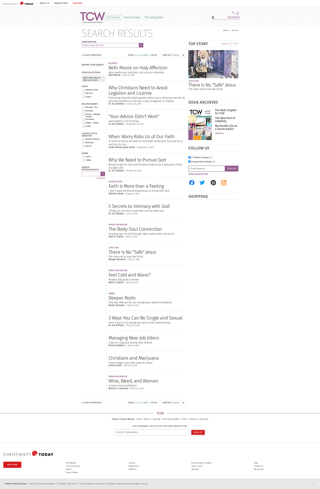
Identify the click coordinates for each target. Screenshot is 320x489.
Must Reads (132, 17)
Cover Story (115, 181)
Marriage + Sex (91, 107)
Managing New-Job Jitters (133, 337)
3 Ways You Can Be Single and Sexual (145, 317)
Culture (88, 97)
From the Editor (117, 224)
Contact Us (192, 419)
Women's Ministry (92, 139)
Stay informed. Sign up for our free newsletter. (160, 426)
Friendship (89, 119)
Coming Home (201, 162)
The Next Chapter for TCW (225, 111)
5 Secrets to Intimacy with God (139, 206)
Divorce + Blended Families (92, 115)
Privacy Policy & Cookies (201, 463)
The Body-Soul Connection (135, 229)
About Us (44, 3)
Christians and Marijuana (133, 357)
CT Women (200, 157)
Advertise (195, 469)
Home (225, 30)
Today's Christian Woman (123, 419)
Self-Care (89, 93)
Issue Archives (203, 102)
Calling (88, 160)
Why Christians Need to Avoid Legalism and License (137, 90)
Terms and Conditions (171, 419)
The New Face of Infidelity (225, 119)
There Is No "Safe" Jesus (132, 251)
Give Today (12, 465)
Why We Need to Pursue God (137, 159)
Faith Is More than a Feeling (136, 185)
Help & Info (204, 419)
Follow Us (133, 469)
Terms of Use (196, 466)
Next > (146, 55)
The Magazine (153, 17)
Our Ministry (71, 463)
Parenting (89, 111)
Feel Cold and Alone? (129, 274)
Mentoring (89, 143)
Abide (111, 293)
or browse (101, 178)
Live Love (113, 247)
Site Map (156, 419)
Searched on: (89, 41)
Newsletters (61, 3)
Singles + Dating (91, 123)
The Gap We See (73, 466)
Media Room (134, 466)
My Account (259, 469)
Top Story (198, 44)
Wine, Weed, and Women (133, 380)
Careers (132, 463)
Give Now (77, 3)
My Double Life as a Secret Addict (226, 127)
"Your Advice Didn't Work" (133, 116)
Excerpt (112, 63)
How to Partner (72, 472)
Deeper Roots (122, 297)
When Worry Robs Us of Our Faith (141, 136)
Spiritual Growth (91, 90)
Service (88, 146)
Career (88, 157)
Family (88, 126)
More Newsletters (198, 174)
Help (256, 463)
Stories (69, 469)
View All (219, 133)
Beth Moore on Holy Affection (137, 67)
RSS (184, 419)
